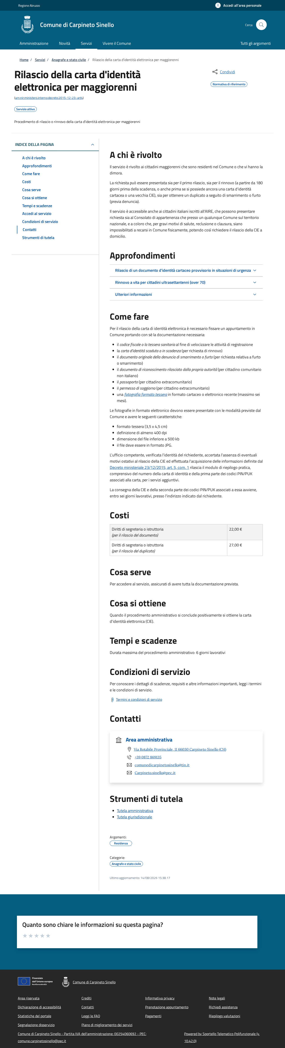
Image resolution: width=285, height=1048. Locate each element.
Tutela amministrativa (135, 811)
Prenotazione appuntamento (166, 1007)
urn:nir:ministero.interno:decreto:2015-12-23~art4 (49, 97)
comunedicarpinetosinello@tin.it (162, 765)
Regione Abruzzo (29, 5)
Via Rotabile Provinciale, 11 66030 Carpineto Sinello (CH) (180, 749)
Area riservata (28, 998)
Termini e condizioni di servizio (139, 699)
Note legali (217, 998)
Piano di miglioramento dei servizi (106, 1025)
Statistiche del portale (34, 1016)
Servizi (40, 59)
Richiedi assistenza (223, 1007)
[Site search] (261, 24)
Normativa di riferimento (229, 83)
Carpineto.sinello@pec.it (155, 772)
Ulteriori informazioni (133, 294)
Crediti (86, 998)
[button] (238, 5)
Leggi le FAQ (90, 1016)
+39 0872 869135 (148, 757)
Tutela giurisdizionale (134, 817)
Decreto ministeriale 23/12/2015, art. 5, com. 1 (149, 467)
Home (24, 59)
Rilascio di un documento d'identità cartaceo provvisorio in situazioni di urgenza (183, 270)
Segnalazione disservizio (36, 1025)
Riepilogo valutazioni (224, 1016)
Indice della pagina (34, 144)
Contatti (87, 1007)
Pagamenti (153, 1016)
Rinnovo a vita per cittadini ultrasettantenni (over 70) (160, 282)
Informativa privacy (160, 998)
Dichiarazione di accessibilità (39, 1007)
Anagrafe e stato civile (69, 59)
